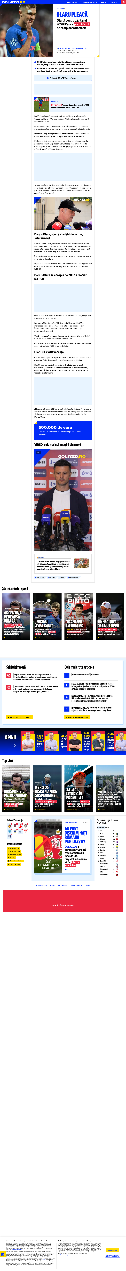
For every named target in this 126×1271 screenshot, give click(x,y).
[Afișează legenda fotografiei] (50, 54)
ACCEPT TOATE (113, 1250)
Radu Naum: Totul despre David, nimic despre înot (79, 741)
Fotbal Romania (72, 2)
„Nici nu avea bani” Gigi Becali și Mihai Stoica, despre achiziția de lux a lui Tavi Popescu (47, 616)
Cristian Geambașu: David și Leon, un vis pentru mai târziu (102, 741)
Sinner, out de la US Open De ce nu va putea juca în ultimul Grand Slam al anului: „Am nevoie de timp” (110, 616)
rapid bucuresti (15, 851)
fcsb (62, 577)
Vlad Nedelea (62, 48)
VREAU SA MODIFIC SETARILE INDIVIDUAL (112, 1256)
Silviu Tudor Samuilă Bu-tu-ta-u (91, 675)
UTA (101, 872)
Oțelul (102, 858)
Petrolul (102, 847)
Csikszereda (104, 875)
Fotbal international (90, 2)
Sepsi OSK (103, 861)
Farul (101, 853)
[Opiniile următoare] (14, 745)
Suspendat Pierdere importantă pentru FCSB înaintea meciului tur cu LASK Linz (63, 104)
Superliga (60, 8)
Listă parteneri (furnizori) (65, 1255)
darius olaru (73, 577)
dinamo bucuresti (15, 855)
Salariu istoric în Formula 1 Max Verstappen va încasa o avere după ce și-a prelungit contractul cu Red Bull (78, 788)
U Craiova (103, 855)
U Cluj (102, 845)
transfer (52, 577)
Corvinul (102, 850)
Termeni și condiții (41, 885)
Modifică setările (76, 885)
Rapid (102, 836)
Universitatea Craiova (16, 861)
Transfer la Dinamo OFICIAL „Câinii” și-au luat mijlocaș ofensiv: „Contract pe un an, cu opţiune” (78, 616)
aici (44, 1259)
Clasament (100, 827)
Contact (87, 885)
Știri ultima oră (16, 667)
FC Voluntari (104, 864)
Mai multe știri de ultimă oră (21, 717)
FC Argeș (103, 842)
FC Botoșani (104, 869)
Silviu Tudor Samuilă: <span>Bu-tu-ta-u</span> (32, 741)
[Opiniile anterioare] (6, 745)
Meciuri (107, 827)
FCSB (101, 834)
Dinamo (102, 839)
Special (114, 2)
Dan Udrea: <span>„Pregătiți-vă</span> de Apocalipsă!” (55, 741)
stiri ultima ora (14, 848)
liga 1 (11, 864)
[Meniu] (123, 2)
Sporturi (104, 2)
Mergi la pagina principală (78, 717)
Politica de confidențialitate (59, 885)
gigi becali (40, 577)
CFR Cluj (12, 858)
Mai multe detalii (17, 1249)
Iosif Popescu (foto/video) (77, 48)
